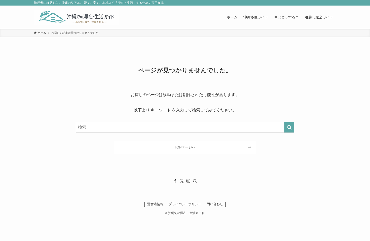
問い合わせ (215, 204)
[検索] (194, 181)
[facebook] (175, 181)
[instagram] (188, 181)
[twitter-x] (181, 181)
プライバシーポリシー (185, 204)
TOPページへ (185, 147)
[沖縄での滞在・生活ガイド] (76, 17)
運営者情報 (155, 204)
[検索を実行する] (289, 127)
